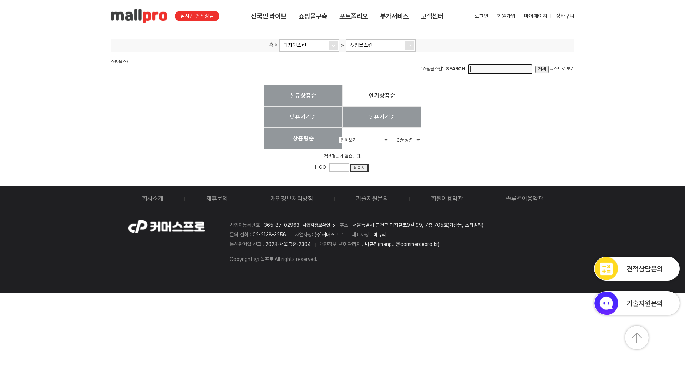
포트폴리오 (353, 16)
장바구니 (565, 16)
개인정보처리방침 (291, 198)
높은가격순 (382, 116)
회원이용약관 (447, 198)
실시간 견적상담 (197, 16)
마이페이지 (535, 16)
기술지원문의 (372, 198)
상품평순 (303, 138)
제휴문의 (217, 198)
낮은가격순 (303, 116)
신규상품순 (303, 95)
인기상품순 (382, 95)
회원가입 (506, 16)
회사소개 (152, 198)
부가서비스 (394, 16)
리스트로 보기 (562, 68)
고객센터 (432, 16)
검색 (542, 69)
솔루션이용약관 (524, 198)
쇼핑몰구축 (313, 16)
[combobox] (309, 45)
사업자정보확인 (316, 225)
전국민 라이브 (268, 16)
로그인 (481, 16)
